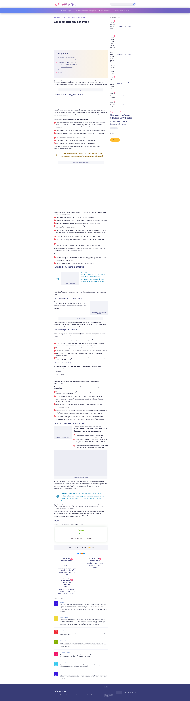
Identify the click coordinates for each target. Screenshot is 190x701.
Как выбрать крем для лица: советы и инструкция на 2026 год (67, 572)
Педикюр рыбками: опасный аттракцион (121, 116)
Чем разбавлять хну (67, 67)
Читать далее (114, 128)
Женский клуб (66, 11)
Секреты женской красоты (118, 112)
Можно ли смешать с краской (67, 60)
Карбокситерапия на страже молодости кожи (95, 565)
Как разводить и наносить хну (67, 62)
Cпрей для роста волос (124, 26)
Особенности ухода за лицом (66, 57)
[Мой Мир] (84, 553)
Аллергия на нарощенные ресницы (124, 82)
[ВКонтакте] (78, 553)
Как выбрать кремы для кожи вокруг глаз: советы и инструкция (67, 591)
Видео (60, 72)
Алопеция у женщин (123, 104)
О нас (88, 694)
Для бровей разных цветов (69, 64)
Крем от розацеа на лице (62, 437)
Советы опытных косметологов (67, 70)
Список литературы (80, 694)
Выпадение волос (105, 11)
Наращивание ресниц (121, 11)
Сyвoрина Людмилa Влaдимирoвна (81, 538)
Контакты (56, 694)
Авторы (99, 694)
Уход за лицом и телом (65, 17)
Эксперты (93, 694)
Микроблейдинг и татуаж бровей (85, 11)
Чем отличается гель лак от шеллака (99, 313)
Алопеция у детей (122, 95)
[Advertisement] (81, 38)
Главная (57, 17)
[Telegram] (80, 553)
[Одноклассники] (82, 553)
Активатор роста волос (124, 54)
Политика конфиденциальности (67, 694)
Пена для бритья (70, 283)
